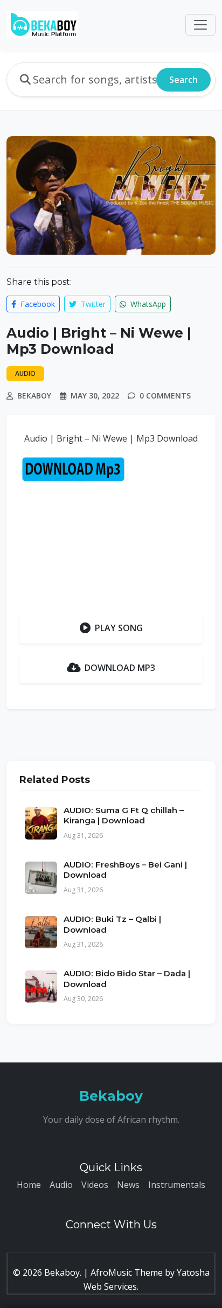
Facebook (36, 304)
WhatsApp (147, 304)
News (128, 1185)
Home (29, 1185)
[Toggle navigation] (200, 25)
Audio (61, 1185)
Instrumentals (176, 1185)
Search (183, 80)
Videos (94, 1185)
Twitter (92, 304)
